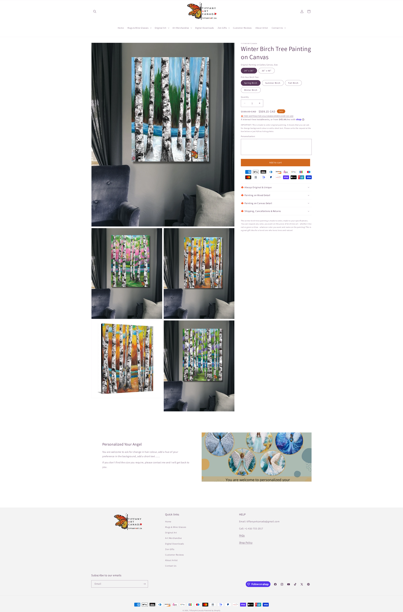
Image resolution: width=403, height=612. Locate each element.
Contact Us (170, 565)
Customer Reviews (174, 554)
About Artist (171, 560)
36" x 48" (266, 70)
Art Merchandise (173, 538)
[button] (94, 11)
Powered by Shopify (212, 610)
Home (168, 521)
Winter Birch (250, 90)
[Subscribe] (144, 584)
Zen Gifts (169, 549)
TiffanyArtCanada (196, 610)
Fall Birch (293, 82)
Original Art (171, 532)
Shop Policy (246, 542)
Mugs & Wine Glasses (175, 527)
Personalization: (248, 136)
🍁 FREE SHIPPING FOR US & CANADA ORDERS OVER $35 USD (267, 116)
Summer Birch (272, 82)
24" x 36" (249, 70)
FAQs (242, 535)
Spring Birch (250, 82)
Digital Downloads (174, 543)
